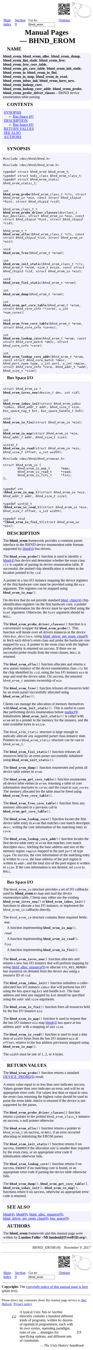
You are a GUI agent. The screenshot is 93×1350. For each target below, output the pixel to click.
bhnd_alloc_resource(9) (28, 967)
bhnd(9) (22, 1214)
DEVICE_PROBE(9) (19, 1077)
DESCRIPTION (16, 120)
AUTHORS (12, 137)
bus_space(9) (59, 1218)
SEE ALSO (12, 133)
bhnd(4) (28, 549)
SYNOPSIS (12, 112)
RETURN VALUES (19, 129)
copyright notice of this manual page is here (57, 1287)
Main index (7, 22)
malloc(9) (71, 712)
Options (64, 20)
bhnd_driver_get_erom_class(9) (65, 636)
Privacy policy (23, 1304)
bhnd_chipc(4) (71, 600)
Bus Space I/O (23, 116)
